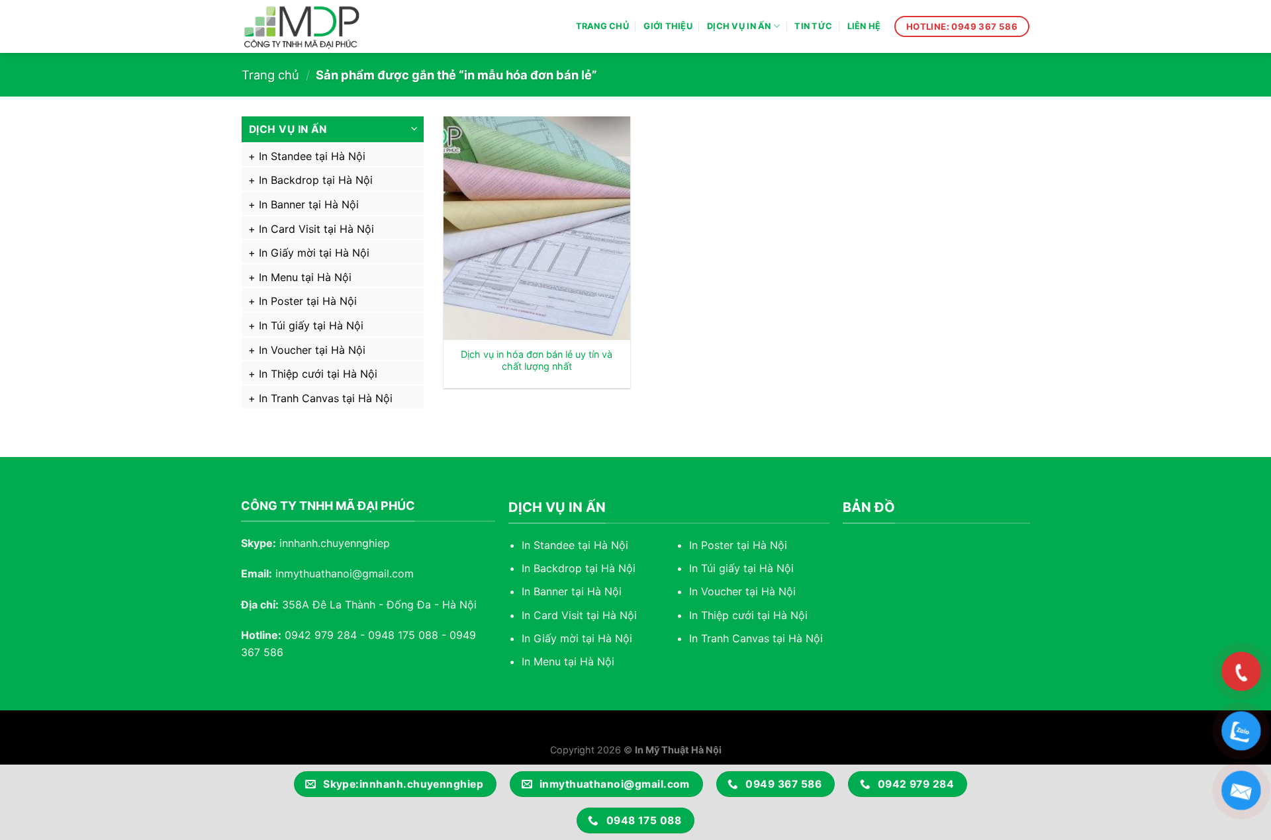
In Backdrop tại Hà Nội (316, 180)
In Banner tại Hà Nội (309, 204)
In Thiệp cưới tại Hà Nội (318, 373)
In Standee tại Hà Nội (312, 156)
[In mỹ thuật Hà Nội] (314, 26)
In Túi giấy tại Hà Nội (311, 325)
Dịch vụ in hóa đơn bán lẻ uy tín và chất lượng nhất (536, 360)
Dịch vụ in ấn (739, 26)
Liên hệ (864, 26)
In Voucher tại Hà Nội (312, 350)
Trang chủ (602, 26)
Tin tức (813, 26)
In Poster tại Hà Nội (308, 301)
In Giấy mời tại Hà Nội (314, 252)
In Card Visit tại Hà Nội (316, 228)
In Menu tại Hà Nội (305, 277)
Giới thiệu (667, 26)
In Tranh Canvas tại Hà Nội (326, 398)
